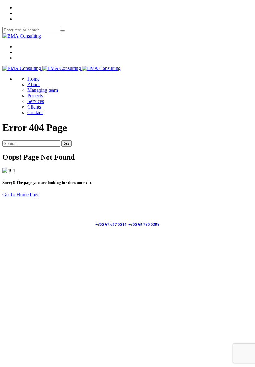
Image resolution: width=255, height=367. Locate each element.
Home (33, 78)
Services (35, 101)
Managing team (42, 90)
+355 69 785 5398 (144, 224)
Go (66, 143)
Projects (35, 95)
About (33, 84)
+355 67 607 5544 (111, 224)
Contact (35, 112)
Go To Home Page (20, 194)
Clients (34, 106)
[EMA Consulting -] (21, 36)
